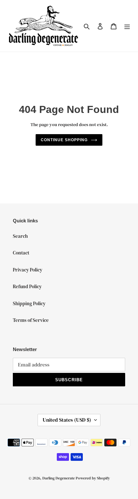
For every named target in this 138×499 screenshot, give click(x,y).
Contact (21, 252)
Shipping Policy (29, 303)
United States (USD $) (67, 419)
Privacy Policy (27, 269)
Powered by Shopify (93, 478)
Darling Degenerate (58, 478)
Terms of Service (31, 320)
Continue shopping (64, 140)
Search (20, 236)
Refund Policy (27, 286)
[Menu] (127, 26)
